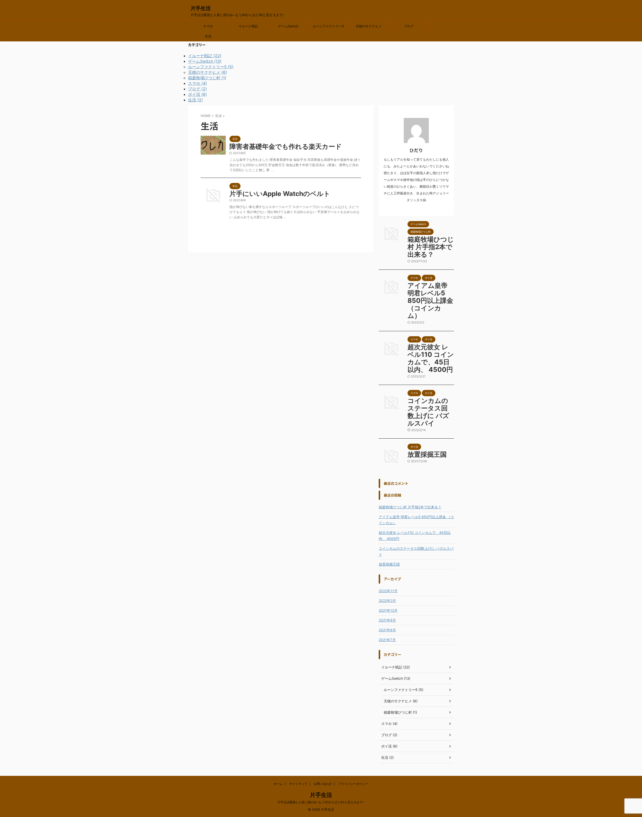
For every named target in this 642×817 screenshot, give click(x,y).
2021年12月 (388, 610)
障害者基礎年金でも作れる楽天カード (285, 146)
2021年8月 (387, 630)
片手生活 (201, 8)
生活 (208, 36)
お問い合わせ (323, 784)
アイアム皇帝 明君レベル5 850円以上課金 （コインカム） (430, 300)
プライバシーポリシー (353, 784)
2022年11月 (388, 591)
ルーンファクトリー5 (328, 26)
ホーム (278, 784)
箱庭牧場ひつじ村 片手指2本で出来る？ (431, 246)
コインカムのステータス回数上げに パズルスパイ (428, 412)
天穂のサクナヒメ (369, 26)
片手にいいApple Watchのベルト (279, 193)
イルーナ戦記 (248, 26)
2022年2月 (387, 600)
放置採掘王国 (427, 454)
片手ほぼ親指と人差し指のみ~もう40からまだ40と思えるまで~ (321, 802)
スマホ (208, 26)
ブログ (409, 26)
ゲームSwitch (288, 26)
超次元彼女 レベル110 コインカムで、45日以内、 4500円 (431, 358)
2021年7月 (387, 640)
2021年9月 (387, 620)
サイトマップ (298, 784)
